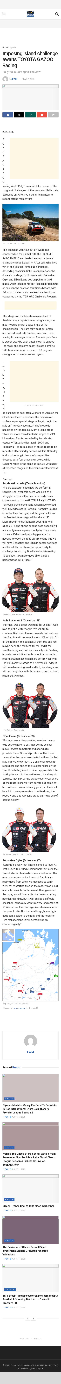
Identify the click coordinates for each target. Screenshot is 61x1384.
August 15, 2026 (18, 1307)
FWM (14, 79)
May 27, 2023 (28, 79)
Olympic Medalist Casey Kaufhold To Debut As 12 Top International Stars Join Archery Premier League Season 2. (29, 1109)
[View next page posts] (33, 1318)
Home (5, 47)
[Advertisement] (31, 4)
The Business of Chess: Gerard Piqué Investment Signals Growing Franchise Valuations (25, 1251)
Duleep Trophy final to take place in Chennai (28, 1206)
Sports (13, 47)
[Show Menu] (4, 14)
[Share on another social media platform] (53, 114)
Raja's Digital (37, 1369)
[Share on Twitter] (19, 114)
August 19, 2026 (18, 1210)
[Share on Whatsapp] (30, 114)
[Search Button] (57, 14)
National (10, 1289)
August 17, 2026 (18, 1259)
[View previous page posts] (27, 1318)
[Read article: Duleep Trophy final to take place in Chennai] (30, 1188)
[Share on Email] (42, 114)
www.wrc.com (19, 1008)
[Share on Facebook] (7, 114)
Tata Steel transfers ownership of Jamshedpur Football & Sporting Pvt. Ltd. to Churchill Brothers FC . (30, 1299)
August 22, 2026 (18, 1117)
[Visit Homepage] (30, 14)
